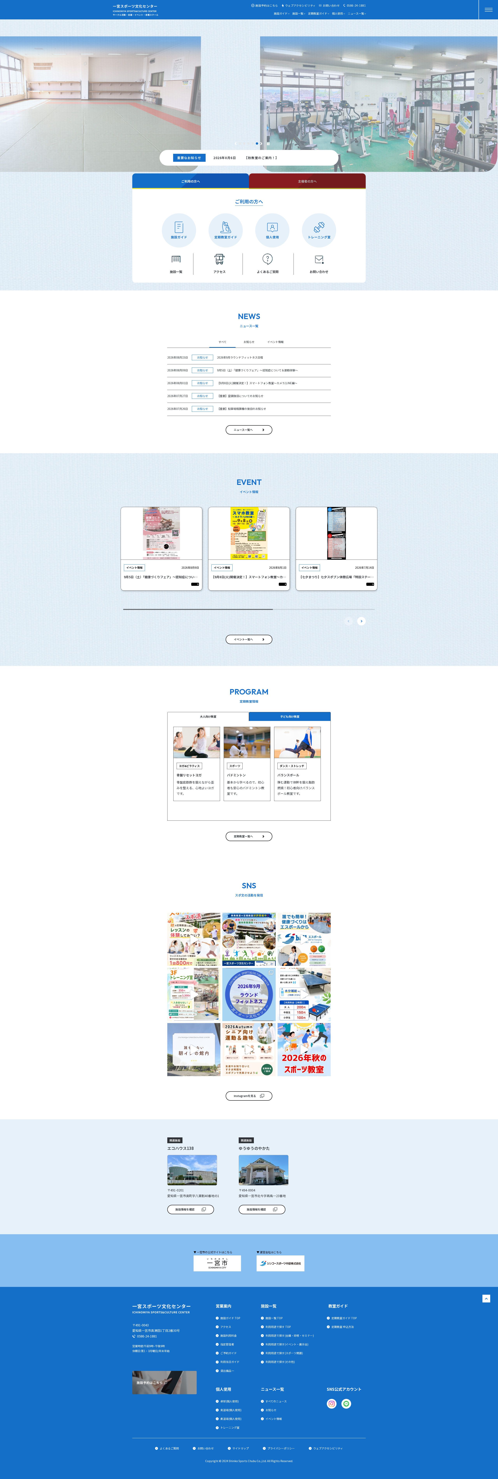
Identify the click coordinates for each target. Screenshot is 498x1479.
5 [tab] (257, 143)
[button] (361, 621)
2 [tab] (244, 143)
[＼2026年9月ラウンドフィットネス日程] (248, 994)
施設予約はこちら (266, 5)
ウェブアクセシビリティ (300, 5)
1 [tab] (240, 143)
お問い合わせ (331, 5)
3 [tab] (248, 143)
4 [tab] (252, 143)
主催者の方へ (307, 181)
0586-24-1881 (356, 5)
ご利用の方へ (190, 181)
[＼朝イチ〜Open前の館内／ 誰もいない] (193, 1049)
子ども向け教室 (289, 716)
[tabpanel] (248, 104)
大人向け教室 (208, 716)
